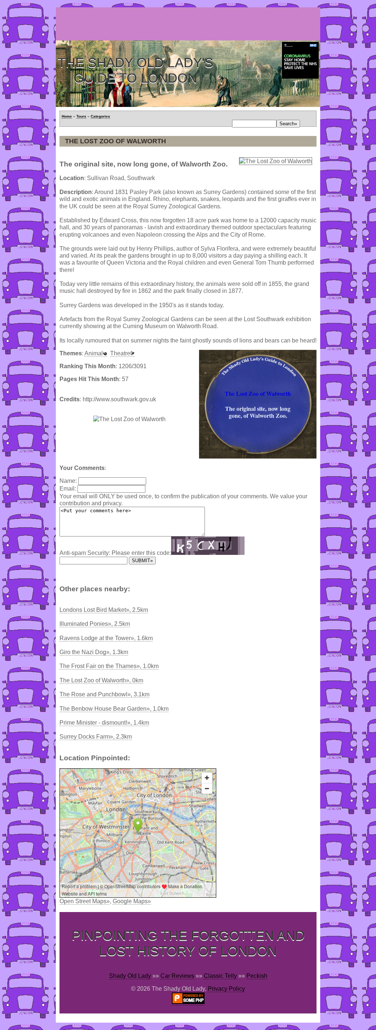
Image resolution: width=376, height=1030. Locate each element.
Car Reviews (177, 976)
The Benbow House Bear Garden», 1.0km (114, 709)
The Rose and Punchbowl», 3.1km (104, 694)
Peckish (256, 976)
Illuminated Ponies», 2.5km (94, 624)
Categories (100, 116)
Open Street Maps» (84, 901)
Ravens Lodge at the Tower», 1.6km (106, 638)
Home (67, 116)
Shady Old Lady (130, 976)
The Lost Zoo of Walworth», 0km (101, 680)
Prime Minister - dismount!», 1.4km (104, 722)
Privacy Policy (226, 989)
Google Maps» (132, 901)
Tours (81, 116)
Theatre (120, 353)
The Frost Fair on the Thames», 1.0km (109, 666)
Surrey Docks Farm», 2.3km (95, 736)
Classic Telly (220, 976)
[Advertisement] (189, 23)
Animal (93, 353)
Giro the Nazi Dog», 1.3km (93, 652)
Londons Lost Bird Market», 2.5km (103, 610)
